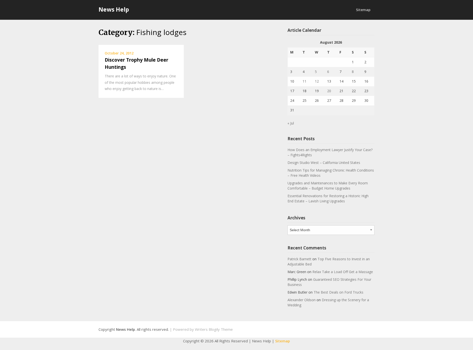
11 (304, 81)
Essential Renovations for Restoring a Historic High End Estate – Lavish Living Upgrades (328, 198)
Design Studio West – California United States (323, 162)
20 (329, 90)
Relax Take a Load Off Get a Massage (342, 271)
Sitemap (363, 9)
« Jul (290, 123)
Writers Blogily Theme (214, 329)
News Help (114, 9)
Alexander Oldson (301, 300)
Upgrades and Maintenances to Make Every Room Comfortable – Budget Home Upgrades (327, 186)
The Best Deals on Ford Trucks (338, 292)
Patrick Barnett (299, 259)
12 (317, 81)
